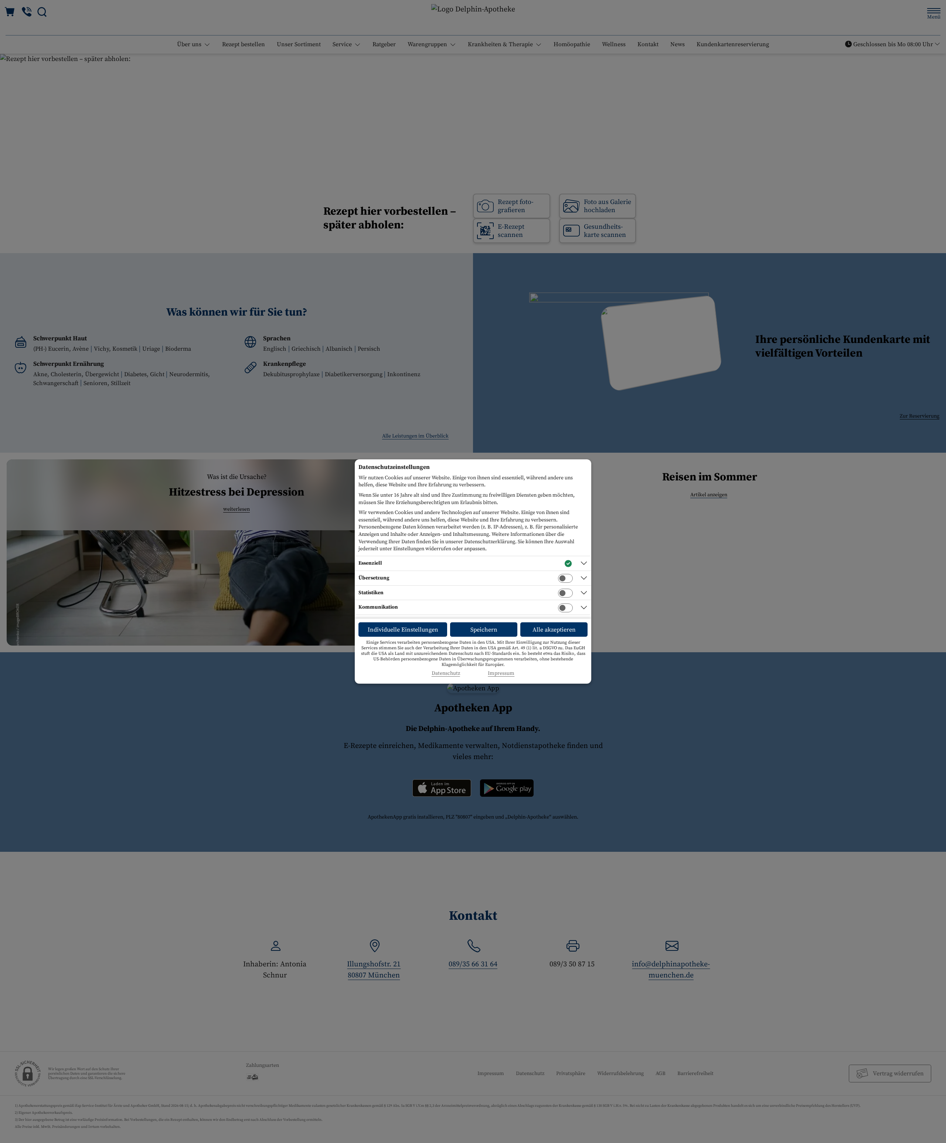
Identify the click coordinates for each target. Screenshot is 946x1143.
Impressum (501, 673)
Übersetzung (373, 578)
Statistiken (371, 592)
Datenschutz (446, 673)
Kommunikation (378, 607)
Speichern (483, 629)
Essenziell (370, 563)
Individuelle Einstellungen (403, 629)
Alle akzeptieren (554, 629)
